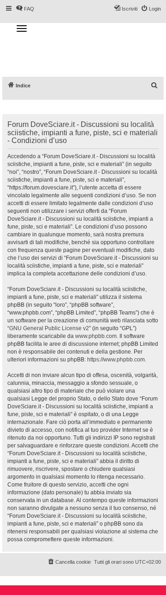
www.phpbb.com (96, 336)
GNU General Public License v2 (49, 328)
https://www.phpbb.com (116, 359)
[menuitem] (154, 85)
